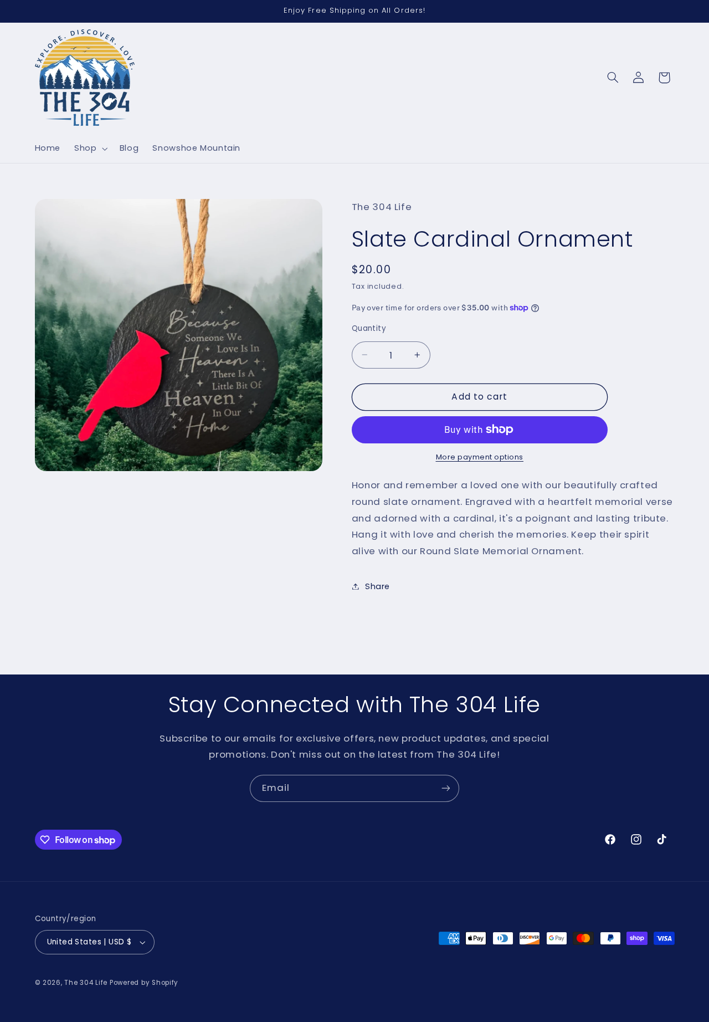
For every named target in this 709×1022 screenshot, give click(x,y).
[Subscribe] (446, 788)
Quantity (369, 328)
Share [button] (377, 585)
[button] (90, 148)
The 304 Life (85, 982)
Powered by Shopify (144, 982)
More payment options (480, 457)
